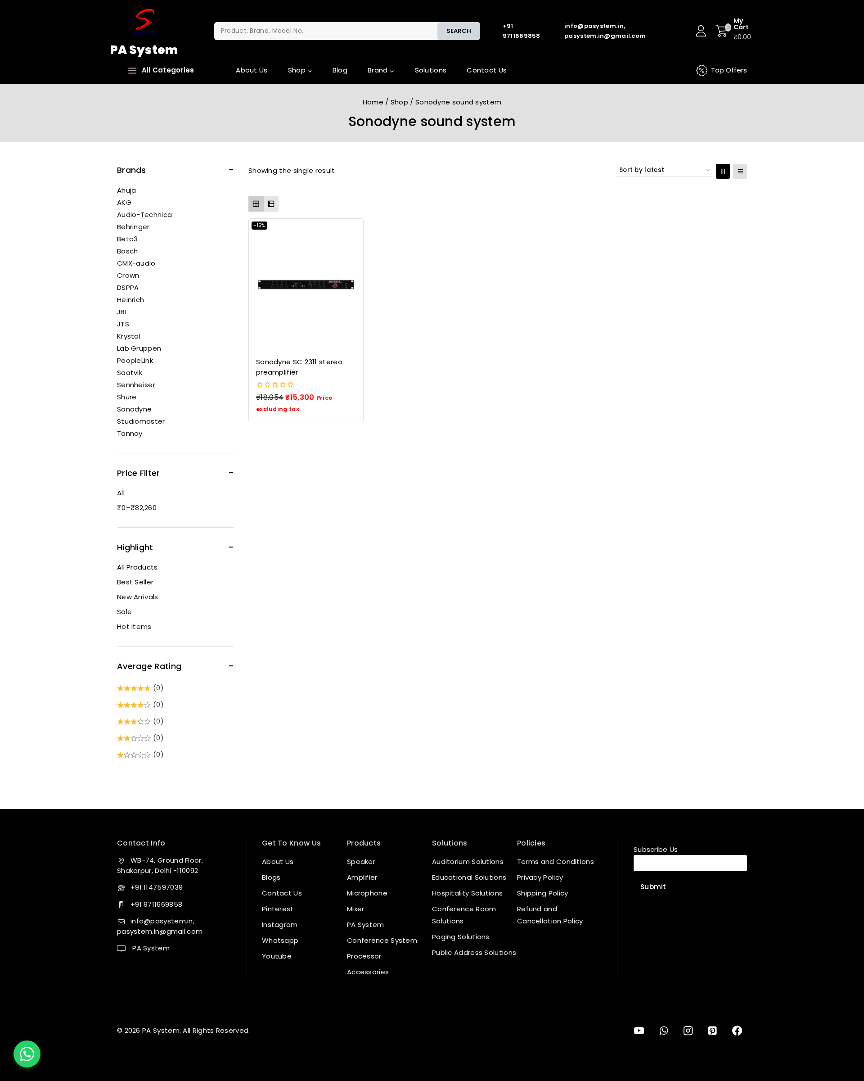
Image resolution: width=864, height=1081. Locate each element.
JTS (123, 324)
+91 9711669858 (156, 904)
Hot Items (134, 626)
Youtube (277, 956)
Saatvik (129, 372)
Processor (364, 956)
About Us (251, 70)
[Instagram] (688, 1030)
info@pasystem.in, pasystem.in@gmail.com (159, 926)
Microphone (367, 893)
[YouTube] (639, 1030)
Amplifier (362, 877)
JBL (122, 312)
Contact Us (487, 70)
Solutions (431, 70)
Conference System (382, 940)
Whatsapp (280, 940)
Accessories (368, 972)
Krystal (128, 336)
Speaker (361, 861)
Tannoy (130, 433)
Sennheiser (136, 384)
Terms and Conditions (555, 861)
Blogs (271, 877)
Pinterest (278, 909)
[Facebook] (737, 1030)
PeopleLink (135, 360)
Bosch (127, 251)
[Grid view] (256, 204)
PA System (150, 948)
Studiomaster (141, 421)
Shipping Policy (542, 893)
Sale (124, 611)
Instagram (280, 924)
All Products (137, 567)
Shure (127, 397)
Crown (128, 275)
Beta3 (127, 239)
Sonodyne (134, 409)
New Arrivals (137, 597)
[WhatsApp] (663, 1030)
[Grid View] (723, 171)
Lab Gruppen (139, 348)
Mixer (355, 909)
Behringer (133, 226)
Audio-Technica (144, 214)
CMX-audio (136, 263)
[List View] (740, 171)
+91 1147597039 (156, 887)
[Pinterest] (712, 1030)
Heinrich (130, 299)
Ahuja (126, 190)
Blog (340, 70)
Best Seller (135, 582)
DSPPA (128, 287)
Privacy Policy (540, 877)
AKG (124, 202)
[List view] (271, 204)
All (121, 493)
